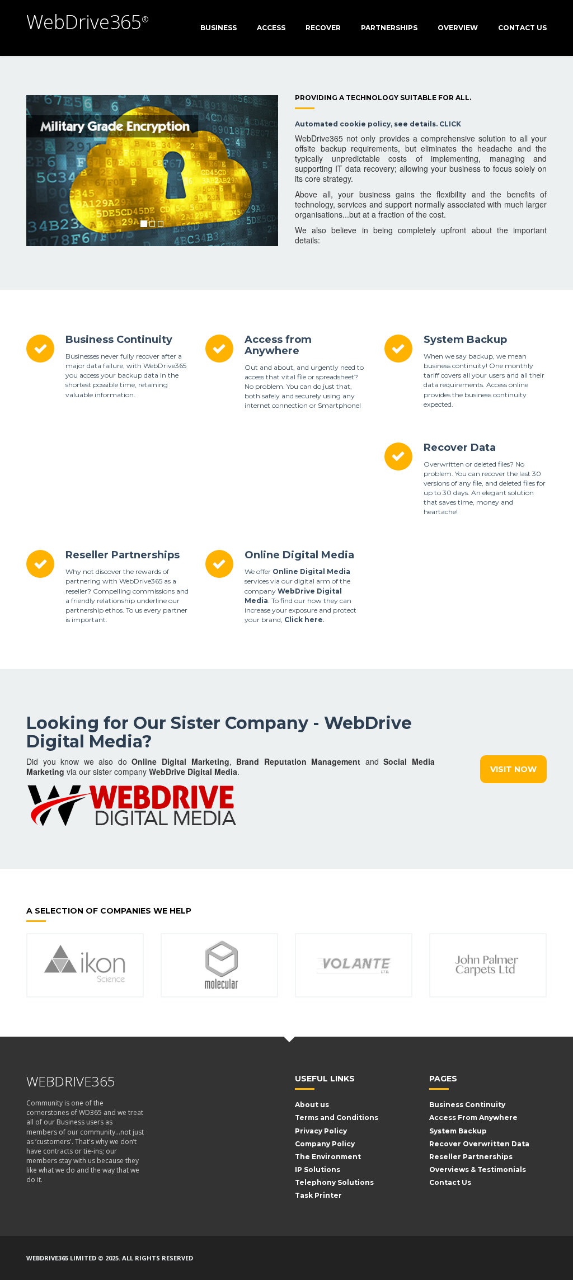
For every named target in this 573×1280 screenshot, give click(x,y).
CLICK (450, 124)
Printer (328, 1195)
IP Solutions (317, 1169)
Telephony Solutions (334, 1182)
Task (304, 1195)
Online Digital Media (299, 555)
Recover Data (460, 447)
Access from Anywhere (278, 345)
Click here (303, 619)
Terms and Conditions (336, 1117)
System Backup (465, 339)
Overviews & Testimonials (477, 1169)
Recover (323, 27)
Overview (458, 27)
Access (271, 27)
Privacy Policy (321, 1131)
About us (312, 1104)
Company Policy (325, 1144)
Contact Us (522, 27)
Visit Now (513, 769)
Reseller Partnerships (122, 555)
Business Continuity (118, 339)
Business (218, 27)
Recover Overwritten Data (479, 1144)
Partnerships (389, 27)
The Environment (328, 1156)
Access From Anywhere (473, 1117)
